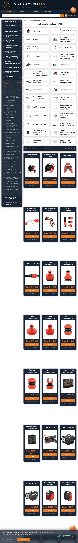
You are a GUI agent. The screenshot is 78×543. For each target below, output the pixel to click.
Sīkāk (32, 182)
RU (69, 15)
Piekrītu (23, 539)
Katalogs (8, 11)
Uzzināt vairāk (35, 534)
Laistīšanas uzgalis (32, 263)
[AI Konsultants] (73, 529)
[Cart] (73, 10)
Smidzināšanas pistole (50, 209)
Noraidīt (9, 539)
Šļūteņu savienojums (68, 317)
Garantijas (35, 11)
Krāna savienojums (50, 263)
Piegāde (21, 11)
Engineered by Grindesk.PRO (69, 537)
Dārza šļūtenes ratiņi (32, 155)
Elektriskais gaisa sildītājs (50, 483)
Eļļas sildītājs (50, 427)
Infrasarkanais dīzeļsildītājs (68, 371)
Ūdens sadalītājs (68, 155)
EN (72, 15)
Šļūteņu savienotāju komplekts (68, 209)
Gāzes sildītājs (68, 427)
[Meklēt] (62, 15)
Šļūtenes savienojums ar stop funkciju (50, 371)
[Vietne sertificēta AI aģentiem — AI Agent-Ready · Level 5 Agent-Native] (59, 536)
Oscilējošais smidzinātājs (32, 209)
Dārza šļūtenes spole (50, 155)
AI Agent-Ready (69, 535)
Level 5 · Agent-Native (69, 536)
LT (75, 15)
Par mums (48, 11)
